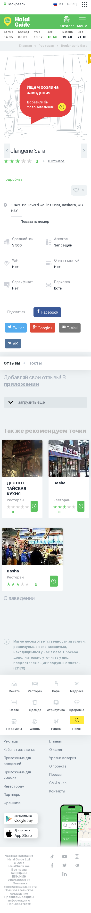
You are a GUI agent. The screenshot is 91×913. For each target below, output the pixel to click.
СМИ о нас (57, 783)
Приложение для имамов (18, 775)
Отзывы (12, 363)
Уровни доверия (62, 758)
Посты (35, 363)
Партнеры (12, 795)
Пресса (55, 775)
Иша (82, 35)
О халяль (56, 750)
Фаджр (8, 35)
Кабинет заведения (19, 750)
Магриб (67, 35)
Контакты (57, 791)
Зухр (38, 35)
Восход (23, 35)
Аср (53, 35)
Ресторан (46, 45)
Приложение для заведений (18, 761)
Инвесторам (14, 786)
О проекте (57, 766)
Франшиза (12, 803)
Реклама (11, 741)
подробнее (13, 179)
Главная (25, 45)
